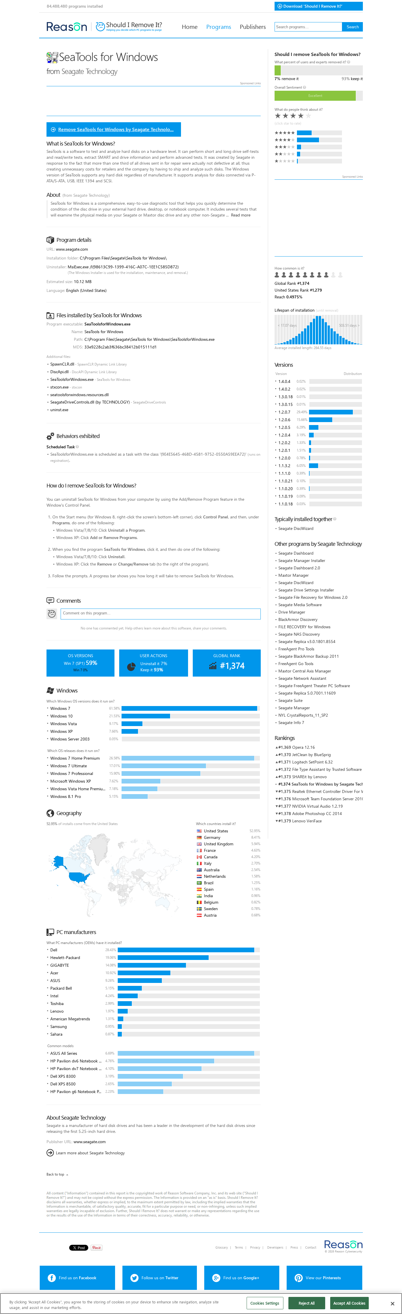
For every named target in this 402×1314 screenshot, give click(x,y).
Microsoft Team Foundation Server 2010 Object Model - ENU (347, 798)
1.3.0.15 (285, 404)
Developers (275, 1247)
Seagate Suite (290, 700)
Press (294, 1247)
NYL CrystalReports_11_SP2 (303, 715)
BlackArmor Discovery (298, 619)
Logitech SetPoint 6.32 (312, 762)
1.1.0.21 (285, 481)
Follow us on (160, 1277)
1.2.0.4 (284, 435)
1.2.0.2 (284, 442)
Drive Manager (291, 612)
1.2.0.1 (284, 450)
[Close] (392, 1303)
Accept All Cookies (349, 1302)
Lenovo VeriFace (307, 821)
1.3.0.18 (285, 396)
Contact (310, 1247)
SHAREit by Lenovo (309, 776)
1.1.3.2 (284, 465)
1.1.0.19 (285, 496)
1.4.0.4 (284, 381)
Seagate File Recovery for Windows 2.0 (313, 597)
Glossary (221, 1247)
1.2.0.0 (284, 458)
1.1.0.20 (285, 488)
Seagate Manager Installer (301, 560)
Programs (218, 26)
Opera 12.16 (303, 747)
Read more (240, 215)
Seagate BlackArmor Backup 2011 (308, 656)
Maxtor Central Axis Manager (304, 671)
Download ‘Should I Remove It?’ (313, 6)
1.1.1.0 (284, 473)
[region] (201, 1303)
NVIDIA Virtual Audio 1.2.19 (317, 806)
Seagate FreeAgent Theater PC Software (314, 685)
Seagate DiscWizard (295, 528)
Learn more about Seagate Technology (90, 1153)
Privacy (255, 1247)
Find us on (77, 1277)
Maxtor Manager (293, 575)
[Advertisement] (319, 218)
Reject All (307, 1302)
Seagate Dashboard (295, 553)
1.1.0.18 (285, 504)
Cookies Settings (264, 1302)
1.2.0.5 (284, 427)
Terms (239, 1247)
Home (189, 26)
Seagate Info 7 (291, 722)
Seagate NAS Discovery (299, 634)
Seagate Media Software (300, 604)
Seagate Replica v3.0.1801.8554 (306, 641)
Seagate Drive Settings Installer (306, 590)
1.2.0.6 (284, 419)
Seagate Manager (294, 707)
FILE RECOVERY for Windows (304, 626)
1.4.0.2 (284, 389)
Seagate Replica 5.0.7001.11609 (307, 693)
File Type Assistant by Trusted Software (327, 769)
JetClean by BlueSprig (311, 754)
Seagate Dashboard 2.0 (299, 568)
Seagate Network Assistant (302, 678)
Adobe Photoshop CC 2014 (317, 813)
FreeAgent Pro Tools (296, 649)
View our (323, 1277)
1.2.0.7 (284, 412)
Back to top (55, 1174)
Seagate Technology (89, 71)
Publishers (253, 26)
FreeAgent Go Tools (295, 663)
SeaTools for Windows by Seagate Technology (334, 784)
